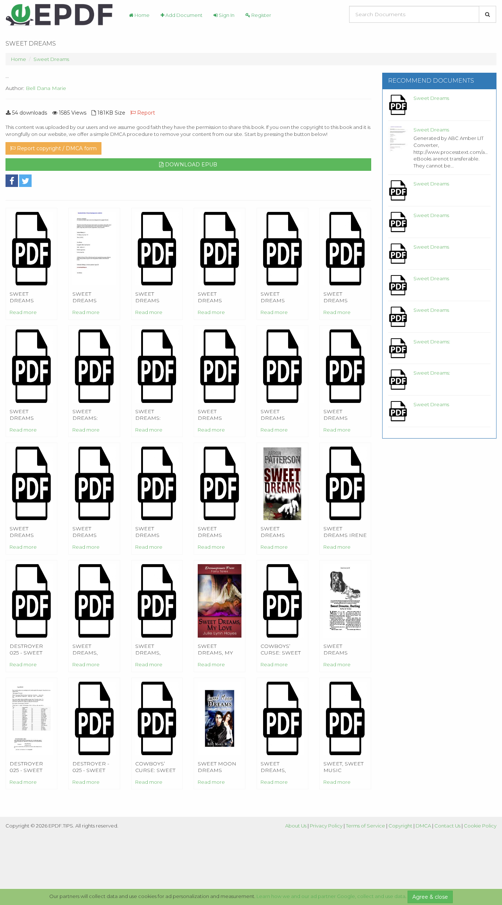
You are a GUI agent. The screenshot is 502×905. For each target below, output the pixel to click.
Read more (23, 312)
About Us (295, 826)
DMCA (423, 826)
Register (260, 15)
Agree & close (430, 897)
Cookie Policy (480, 826)
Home (141, 15)
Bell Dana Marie (46, 88)
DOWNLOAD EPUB (190, 164)
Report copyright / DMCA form (56, 148)
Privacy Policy (326, 826)
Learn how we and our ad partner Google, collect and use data (331, 896)
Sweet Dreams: (431, 342)
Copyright (400, 826)
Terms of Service (365, 826)
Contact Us (447, 826)
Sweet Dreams (51, 59)
